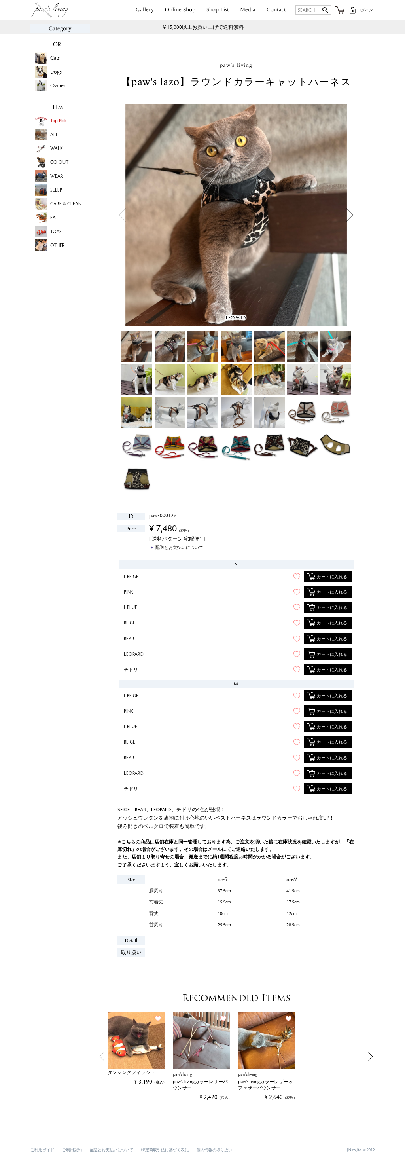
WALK (56, 148)
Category (60, 28)
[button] (101, 1056)
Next (350, 215)
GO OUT (59, 162)
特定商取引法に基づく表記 (165, 1149)
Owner (58, 85)
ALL (54, 134)
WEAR (56, 176)
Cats (55, 57)
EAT (54, 217)
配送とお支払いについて (111, 1149)
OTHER (57, 245)
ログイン (365, 10)
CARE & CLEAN (65, 203)
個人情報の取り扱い (214, 1149)
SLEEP (56, 189)
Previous (122, 215)
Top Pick (58, 120)
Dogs (56, 71)
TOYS (56, 231)
